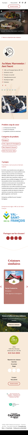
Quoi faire (14, 362)
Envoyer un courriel (9, 75)
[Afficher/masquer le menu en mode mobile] (26, 13)
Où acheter (14, 364)
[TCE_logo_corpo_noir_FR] (14, 412)
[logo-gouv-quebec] (14, 393)
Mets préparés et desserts (9, 147)
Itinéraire (6, 82)
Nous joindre (14, 379)
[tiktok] (18, 370)
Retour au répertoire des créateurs (11, 37)
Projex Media (9, 428)
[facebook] (9, 370)
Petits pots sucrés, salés (9, 151)
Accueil (3, 31)
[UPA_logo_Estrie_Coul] (14, 402)
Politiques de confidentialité (19, 428)
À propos (14, 377)
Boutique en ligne (8, 79)
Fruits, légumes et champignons (11, 143)
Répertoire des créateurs (14, 359)
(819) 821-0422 (8, 72)
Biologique (5, 140)
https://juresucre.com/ (10, 77)
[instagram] (14, 370)
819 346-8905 (14, 353)
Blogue (14, 366)
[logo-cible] (14, 336)
